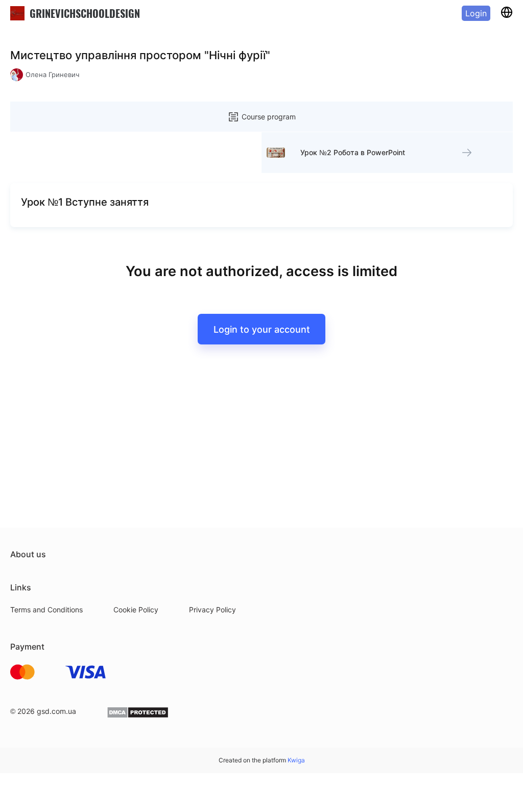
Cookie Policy (135, 609)
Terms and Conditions (46, 609)
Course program (269, 116)
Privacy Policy (212, 609)
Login (476, 13)
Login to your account (261, 329)
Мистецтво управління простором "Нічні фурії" (140, 55)
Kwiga (296, 760)
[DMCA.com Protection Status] (138, 715)
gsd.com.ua (56, 711)
